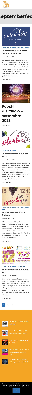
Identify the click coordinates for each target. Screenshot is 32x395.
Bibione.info (6, 275)
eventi (14, 47)
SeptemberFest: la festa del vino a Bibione (14, 52)
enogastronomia (6, 47)
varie (3, 209)
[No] (30, 388)
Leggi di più (6, 79)
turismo (27, 47)
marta (4, 56)
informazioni (20, 47)
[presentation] (16, 36)
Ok (16, 391)
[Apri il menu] (28, 4)
